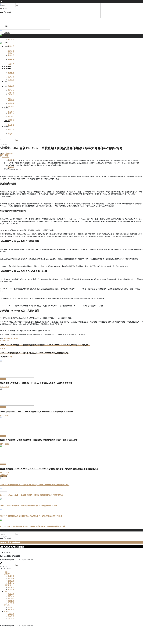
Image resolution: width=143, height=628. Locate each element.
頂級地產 (11, 583)
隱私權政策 (8, 553)
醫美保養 (11, 603)
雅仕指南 (11, 167)
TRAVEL (6, 605)
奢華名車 (11, 581)
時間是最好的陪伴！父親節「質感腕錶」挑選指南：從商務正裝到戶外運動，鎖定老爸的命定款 (39, 440)
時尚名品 (3, 407)
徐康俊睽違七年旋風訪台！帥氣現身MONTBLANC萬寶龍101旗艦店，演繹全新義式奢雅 (36, 383)
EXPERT (7, 612)
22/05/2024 (4, 155)
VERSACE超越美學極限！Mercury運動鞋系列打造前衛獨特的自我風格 (28, 506)
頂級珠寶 (11, 576)
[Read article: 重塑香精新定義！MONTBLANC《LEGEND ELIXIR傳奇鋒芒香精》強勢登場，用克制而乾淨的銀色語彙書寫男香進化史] (71, 454)
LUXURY (3, 379)
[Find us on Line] (1, 2)
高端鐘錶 (3, 436)
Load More (4, 474)
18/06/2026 (4, 473)
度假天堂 (11, 607)
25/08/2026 (4, 387)
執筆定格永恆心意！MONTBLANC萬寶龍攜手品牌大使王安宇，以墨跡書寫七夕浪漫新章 (36, 411)
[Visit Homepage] (50, 17)
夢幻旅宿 (11, 610)
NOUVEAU (5, 157)
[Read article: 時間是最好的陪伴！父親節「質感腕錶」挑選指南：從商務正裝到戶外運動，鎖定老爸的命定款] (71, 425)
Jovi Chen (5, 153)
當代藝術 (11, 598)
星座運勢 (11, 153)
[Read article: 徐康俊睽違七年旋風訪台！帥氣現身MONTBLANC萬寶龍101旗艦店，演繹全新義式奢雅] (71, 369)
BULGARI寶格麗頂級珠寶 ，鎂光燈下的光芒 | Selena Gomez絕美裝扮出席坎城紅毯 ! (34, 485)
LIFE (5, 592)
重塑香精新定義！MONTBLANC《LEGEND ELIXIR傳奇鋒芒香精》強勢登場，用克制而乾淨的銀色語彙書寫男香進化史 (49, 469)
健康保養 (11, 616)
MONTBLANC (9, 338)
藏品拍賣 (11, 590)
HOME (6, 26)
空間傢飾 (11, 596)
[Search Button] (17, 534)
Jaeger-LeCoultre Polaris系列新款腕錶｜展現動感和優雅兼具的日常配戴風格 (32, 495)
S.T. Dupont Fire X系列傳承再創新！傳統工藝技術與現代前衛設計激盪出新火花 (32, 526)
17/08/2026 (4, 415)
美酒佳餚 (11, 594)
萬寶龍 (16, 338)
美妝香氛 (3, 464)
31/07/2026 (4, 444)
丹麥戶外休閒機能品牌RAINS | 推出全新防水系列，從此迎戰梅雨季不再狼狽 (31, 516)
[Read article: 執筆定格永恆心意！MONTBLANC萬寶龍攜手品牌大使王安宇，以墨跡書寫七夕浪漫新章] (71, 397)
